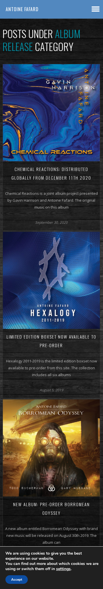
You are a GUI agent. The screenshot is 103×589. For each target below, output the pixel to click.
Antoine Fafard (22, 9)
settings (63, 569)
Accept (16, 579)
